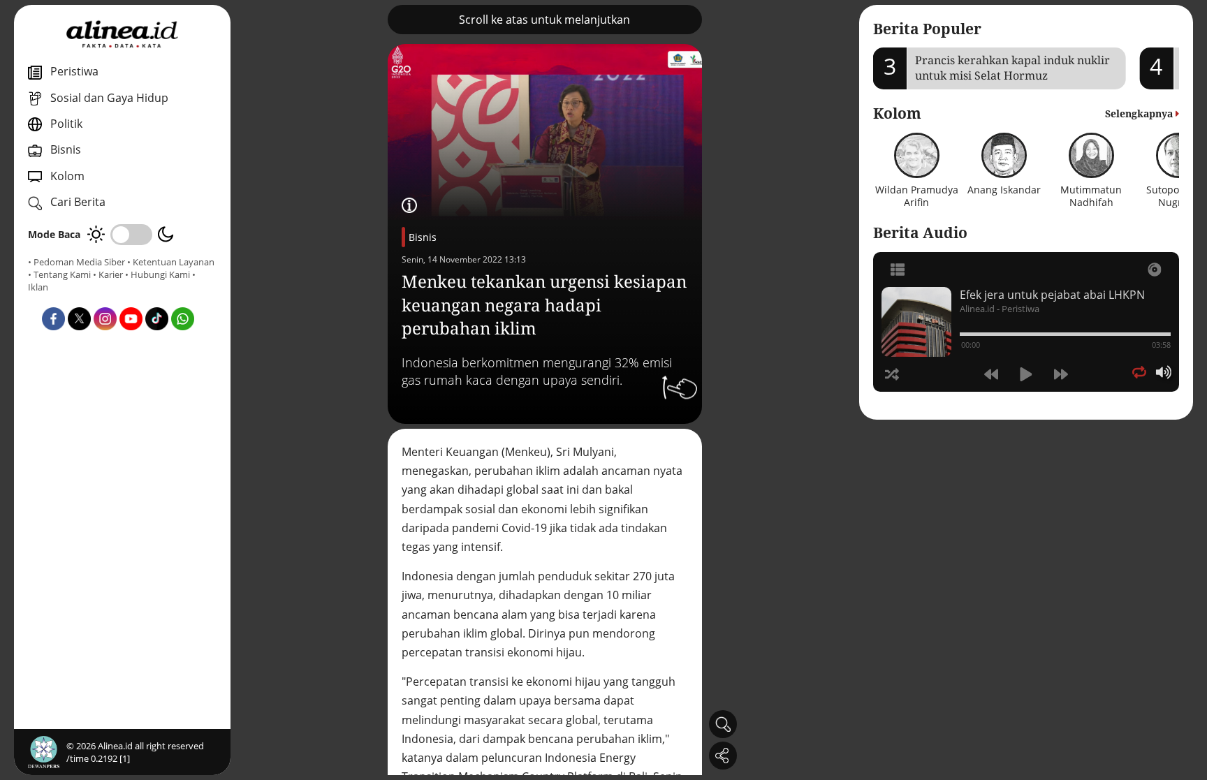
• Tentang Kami (59, 274)
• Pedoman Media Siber (76, 262)
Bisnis (423, 237)
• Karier (108, 274)
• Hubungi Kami (157, 274)
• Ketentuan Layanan (170, 262)
